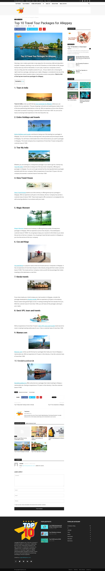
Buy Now (49, 0)
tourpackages (32, 392)
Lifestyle (69, 530)
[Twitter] (82, 1)
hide (22, 81)
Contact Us (88, 569)
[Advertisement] (65, 10)
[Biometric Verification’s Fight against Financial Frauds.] (85, 95)
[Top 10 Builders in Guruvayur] (79, 38)
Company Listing (71, 44)
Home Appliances (36, 3)
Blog (45, 0)
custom (21, 463)
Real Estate (63, 3)
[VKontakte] (87, 1)
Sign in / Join (28, 0)
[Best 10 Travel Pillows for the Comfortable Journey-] (22, 431)
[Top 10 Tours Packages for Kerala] (22, 446)
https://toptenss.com (27, 413)
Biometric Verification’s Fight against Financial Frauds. (85, 101)
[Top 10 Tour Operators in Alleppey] (39, 446)
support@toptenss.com (25, 557)
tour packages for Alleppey (43, 104)
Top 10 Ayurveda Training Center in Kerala (24, 404)
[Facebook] (80, 1)
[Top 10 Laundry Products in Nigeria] (71, 65)
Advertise (41, 0)
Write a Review (82, 569)
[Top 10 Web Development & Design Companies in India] (44, 527)
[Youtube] (89, 1)
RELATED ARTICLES (19, 423)
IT (43, 3)
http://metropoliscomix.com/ (28, 465)
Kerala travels (32, 299)
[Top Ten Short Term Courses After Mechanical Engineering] (71, 58)
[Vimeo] (85, 1)
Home (15, 17)
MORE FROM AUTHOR (31, 423)
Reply (20, 467)
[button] (89, 3)
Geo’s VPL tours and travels (46, 326)
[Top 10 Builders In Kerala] (73, 85)
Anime (69, 98)
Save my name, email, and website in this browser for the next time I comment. (31, 504)
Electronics (26, 3)
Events (33, 0)
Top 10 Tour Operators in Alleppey (56, 404)
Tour (19, 17)
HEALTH (48, 3)
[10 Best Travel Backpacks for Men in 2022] (56, 431)
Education (55, 3)
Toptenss (18, 3)
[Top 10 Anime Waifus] (73, 95)
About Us (70, 569)
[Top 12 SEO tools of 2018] (85, 85)
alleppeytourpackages (23, 392)
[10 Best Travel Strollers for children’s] (39, 431)
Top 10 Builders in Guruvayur (77, 47)
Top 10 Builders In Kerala (73, 89)
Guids (37, 0)
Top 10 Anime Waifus (72, 100)
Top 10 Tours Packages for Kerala (21, 451)
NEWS (81, 98)
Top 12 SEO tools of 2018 (85, 89)
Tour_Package (20, 19)
